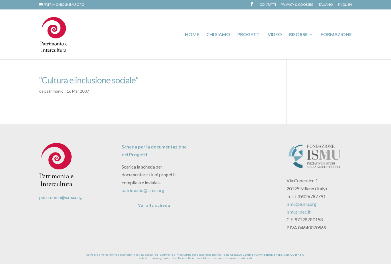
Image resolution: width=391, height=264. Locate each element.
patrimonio (54, 91)
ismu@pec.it (299, 211)
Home (192, 34)
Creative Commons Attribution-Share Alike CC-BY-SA (267, 254)
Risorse (298, 34)
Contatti (268, 5)
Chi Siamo (218, 34)
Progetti (248, 34)
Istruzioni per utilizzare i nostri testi (227, 258)
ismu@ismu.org (302, 204)
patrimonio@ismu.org (60, 197)
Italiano (325, 5)
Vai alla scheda (154, 205)
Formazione (336, 34)
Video (275, 34)
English (345, 5)
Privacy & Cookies (297, 5)
